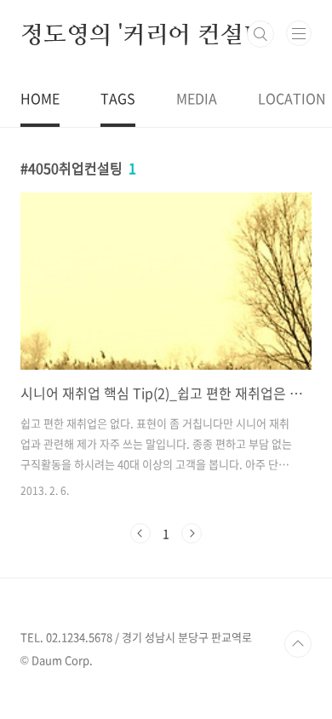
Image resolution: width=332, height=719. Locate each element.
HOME (40, 98)
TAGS (117, 98)
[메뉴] (299, 33)
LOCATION (292, 98)
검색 (260, 34)
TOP (298, 644)
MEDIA (196, 98)
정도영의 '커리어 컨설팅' (145, 34)
